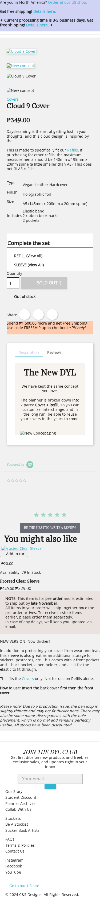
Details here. (44, 11)
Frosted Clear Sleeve (19, 581)
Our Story (13, 791)
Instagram (14, 860)
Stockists (13, 818)
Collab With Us (18, 809)
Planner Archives (20, 803)
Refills (72, 150)
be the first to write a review (50, 528)
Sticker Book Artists (22, 830)
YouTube (13, 872)
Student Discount (20, 797)
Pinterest (52, 314)
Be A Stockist (16, 824)
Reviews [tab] (54, 352)
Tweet (38, 314)
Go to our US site (24, 885)
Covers (13, 99)
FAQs (9, 839)
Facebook (13, 866)
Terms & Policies (20, 845)
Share (24, 314)
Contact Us (15, 851)
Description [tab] (28, 352)
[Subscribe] (50, 786)
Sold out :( (44, 282)
